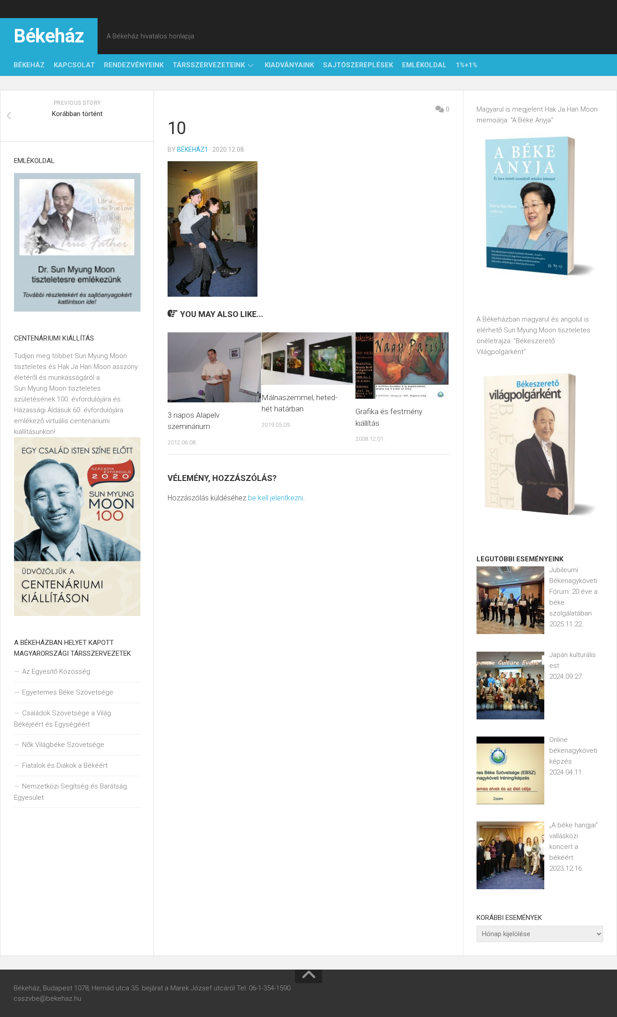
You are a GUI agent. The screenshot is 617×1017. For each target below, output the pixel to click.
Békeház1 (192, 149)
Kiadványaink (289, 65)
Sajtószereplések (358, 65)
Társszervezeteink (209, 65)
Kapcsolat (74, 65)
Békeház (49, 36)
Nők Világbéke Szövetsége (63, 745)
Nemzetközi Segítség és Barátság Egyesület (70, 792)
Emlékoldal (424, 65)
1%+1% (466, 65)
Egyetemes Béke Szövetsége (67, 692)
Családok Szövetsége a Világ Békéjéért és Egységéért (62, 718)
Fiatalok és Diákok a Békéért (65, 765)
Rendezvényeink (134, 65)
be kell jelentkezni (275, 498)
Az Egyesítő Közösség (56, 671)
